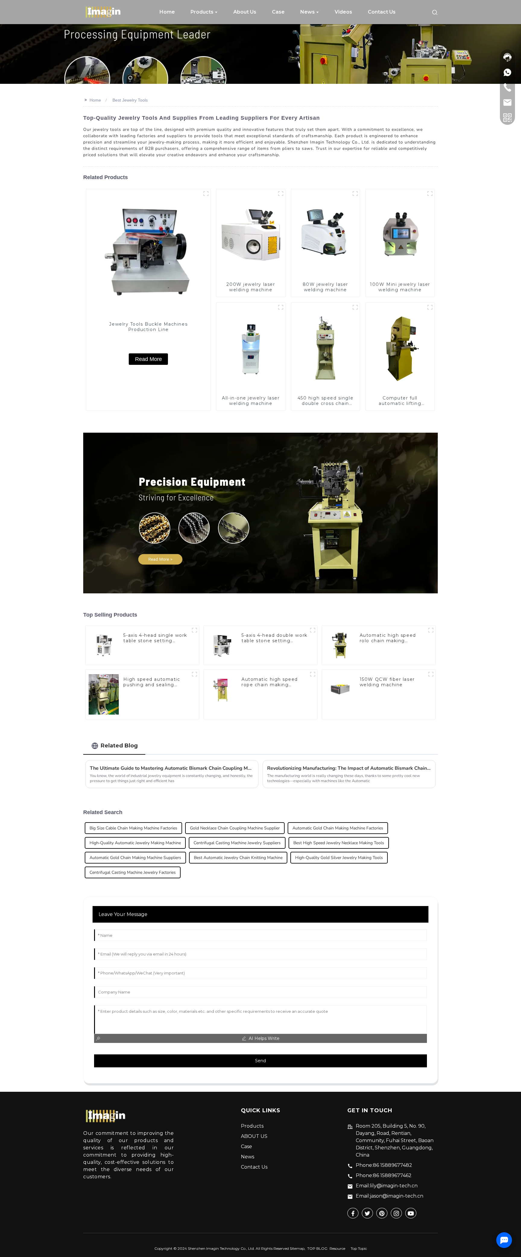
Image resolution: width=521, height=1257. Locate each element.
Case (246, 1146)
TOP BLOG (317, 1248)
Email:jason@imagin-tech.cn (389, 1196)
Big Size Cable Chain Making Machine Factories (133, 828)
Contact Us (254, 1167)
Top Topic (359, 1248)
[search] (435, 12)
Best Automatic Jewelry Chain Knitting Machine (238, 858)
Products (252, 1126)
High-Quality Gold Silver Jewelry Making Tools (339, 858)
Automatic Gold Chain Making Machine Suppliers (135, 858)
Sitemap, (298, 1248)
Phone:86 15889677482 (384, 1165)
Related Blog (119, 745)
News (247, 1157)
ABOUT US (254, 1136)
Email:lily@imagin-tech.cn (387, 1186)
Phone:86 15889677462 (384, 1175)
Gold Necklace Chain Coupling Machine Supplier (235, 828)
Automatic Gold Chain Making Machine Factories (337, 828)
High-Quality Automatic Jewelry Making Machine (135, 843)
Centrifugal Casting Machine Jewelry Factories (133, 872)
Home (95, 100)
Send (260, 1060)
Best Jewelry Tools (130, 100)
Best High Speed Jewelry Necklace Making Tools (338, 843)
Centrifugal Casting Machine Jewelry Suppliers (237, 843)
